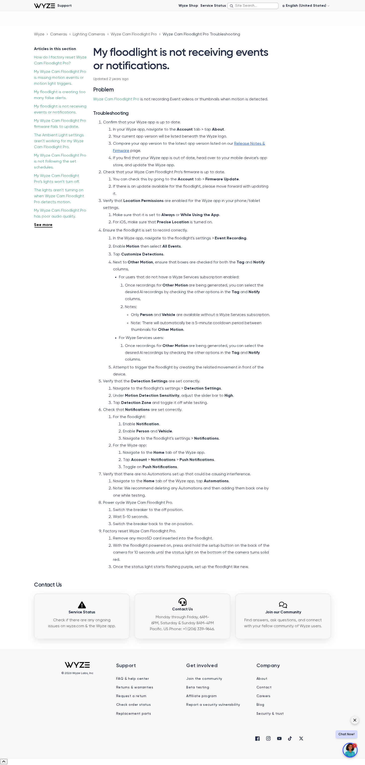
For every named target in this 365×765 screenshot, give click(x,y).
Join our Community (283, 612)
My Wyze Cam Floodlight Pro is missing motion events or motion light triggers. (60, 78)
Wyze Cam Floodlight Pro (134, 34)
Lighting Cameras (89, 34)
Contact (264, 687)
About (261, 678)
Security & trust (270, 713)
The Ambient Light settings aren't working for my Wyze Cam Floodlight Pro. (59, 141)
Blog (260, 705)
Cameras (58, 34)
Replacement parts (133, 713)
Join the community (204, 678)
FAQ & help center (132, 678)
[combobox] (253, 5)
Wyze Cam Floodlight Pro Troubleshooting (201, 34)
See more (43, 225)
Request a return (131, 696)
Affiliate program (201, 696)
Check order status (133, 705)
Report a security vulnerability (213, 705)
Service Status (213, 5)
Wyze (39, 34)
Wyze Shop (188, 5)
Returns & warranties (134, 687)
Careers (263, 696)
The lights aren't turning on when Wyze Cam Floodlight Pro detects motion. (59, 196)
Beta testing (197, 687)
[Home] (44, 6)
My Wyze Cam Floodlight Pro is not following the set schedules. (60, 162)
